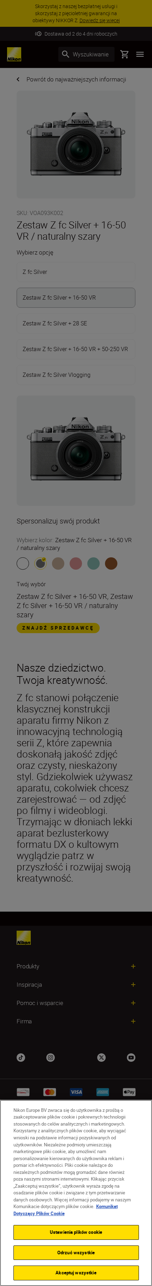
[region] (76, 1193)
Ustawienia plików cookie (76, 1232)
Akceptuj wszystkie (75, 1272)
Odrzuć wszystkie (76, 1252)
